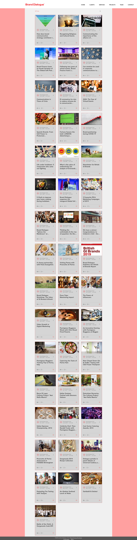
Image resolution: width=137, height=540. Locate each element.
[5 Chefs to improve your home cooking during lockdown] (45, 184)
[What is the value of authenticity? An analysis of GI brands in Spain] (68, 151)
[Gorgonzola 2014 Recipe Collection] (68, 446)
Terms (72, 539)
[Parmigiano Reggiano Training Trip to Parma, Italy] (45, 348)
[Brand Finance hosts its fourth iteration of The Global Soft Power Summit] (45, 53)
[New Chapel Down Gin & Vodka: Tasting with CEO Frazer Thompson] (91, 348)
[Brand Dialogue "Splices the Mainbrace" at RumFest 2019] (45, 217)
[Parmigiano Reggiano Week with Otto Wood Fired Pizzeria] (68, 315)
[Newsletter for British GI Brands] (91, 151)
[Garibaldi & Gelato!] (91, 478)
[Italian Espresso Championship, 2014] (45, 413)
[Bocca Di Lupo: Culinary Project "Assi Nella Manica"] (45, 380)
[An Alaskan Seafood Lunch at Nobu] (68, 478)
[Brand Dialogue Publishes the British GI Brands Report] (91, 250)
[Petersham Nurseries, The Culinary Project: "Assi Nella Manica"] (91, 380)
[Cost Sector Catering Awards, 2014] (91, 413)
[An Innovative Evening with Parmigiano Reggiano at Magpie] (91, 315)
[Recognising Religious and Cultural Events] (68, 21)
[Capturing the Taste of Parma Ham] (68, 348)
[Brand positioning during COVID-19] (91, 119)
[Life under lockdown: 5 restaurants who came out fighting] (45, 151)
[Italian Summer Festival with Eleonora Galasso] (68, 380)
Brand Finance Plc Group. (76, 538)
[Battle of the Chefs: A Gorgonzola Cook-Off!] (45, 511)
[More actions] (54, 30)
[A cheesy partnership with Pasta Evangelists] (45, 250)
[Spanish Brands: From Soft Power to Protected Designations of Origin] (45, 119)
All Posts (37, 11)
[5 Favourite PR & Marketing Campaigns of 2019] (91, 184)
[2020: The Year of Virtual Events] (91, 86)
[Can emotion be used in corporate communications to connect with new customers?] (91, 53)
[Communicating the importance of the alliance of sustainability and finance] (91, 21)
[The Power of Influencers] (91, 282)
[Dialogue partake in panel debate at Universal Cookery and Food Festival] (91, 446)
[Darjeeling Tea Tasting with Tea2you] (45, 478)
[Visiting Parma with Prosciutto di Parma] (68, 250)
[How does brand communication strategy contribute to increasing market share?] (45, 21)
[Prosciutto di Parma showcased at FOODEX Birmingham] (45, 446)
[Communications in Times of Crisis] (45, 86)
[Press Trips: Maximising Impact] (68, 282)
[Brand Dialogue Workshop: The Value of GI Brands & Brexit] (45, 282)
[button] (100, 11)
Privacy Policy (66, 539)
